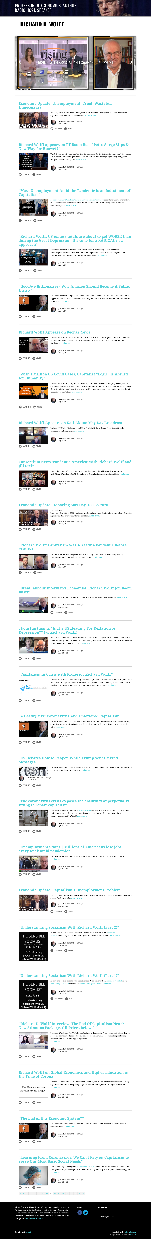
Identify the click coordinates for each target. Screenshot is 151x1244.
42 (55, 1193)
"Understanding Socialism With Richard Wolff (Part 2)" (69, 927)
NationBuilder (130, 1232)
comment (57, 950)
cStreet (133, 1235)
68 (79, 1193)
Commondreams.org (85, 1167)
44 (63, 1193)
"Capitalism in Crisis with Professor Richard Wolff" (66, 674)
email (28, 1232)
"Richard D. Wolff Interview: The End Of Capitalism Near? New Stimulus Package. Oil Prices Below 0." (71, 1026)
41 (51, 1193)
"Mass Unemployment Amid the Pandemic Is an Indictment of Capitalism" (74, 193)
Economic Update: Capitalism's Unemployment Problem (70, 890)
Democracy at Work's (59, 984)
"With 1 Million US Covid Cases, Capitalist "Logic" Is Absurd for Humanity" (73, 376)
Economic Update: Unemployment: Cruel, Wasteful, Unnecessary (65, 105)
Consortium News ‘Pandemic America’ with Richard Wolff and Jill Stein (75, 464)
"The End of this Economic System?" (51, 1118)
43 (59, 1193)
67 (75, 1193)
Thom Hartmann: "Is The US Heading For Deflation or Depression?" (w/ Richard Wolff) (67, 630)
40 (47, 1193)
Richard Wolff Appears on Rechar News (54, 332)
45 (67, 1193)
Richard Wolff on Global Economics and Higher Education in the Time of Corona (73, 1074)
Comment (58, 128)
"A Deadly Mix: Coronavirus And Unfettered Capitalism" (70, 716)
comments (26, 220)
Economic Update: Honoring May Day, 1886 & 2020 (63, 505)
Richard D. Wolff (42, 24)
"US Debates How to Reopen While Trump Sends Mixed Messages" (68, 760)
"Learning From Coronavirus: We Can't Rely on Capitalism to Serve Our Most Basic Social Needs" (74, 1159)
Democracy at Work (34, 1218)
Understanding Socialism (89, 984)
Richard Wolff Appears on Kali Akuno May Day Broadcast (70, 423)
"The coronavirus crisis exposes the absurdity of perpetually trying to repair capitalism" (74, 803)
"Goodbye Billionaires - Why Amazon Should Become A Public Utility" (74, 288)
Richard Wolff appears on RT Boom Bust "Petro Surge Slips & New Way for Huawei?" (74, 147)
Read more (81, 160)
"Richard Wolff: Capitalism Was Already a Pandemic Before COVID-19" (73, 547)
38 (38, 1193)
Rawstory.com (85, 810)
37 (34, 1193)
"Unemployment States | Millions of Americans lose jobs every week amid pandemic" (70, 849)
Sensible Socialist (114, 981)
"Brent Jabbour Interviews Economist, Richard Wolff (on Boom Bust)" (75, 590)
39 (43, 1193)
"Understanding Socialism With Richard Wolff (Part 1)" (69, 976)
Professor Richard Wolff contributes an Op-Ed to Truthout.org (77, 200)
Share (70, 128)
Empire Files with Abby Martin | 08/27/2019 (75, 62)
